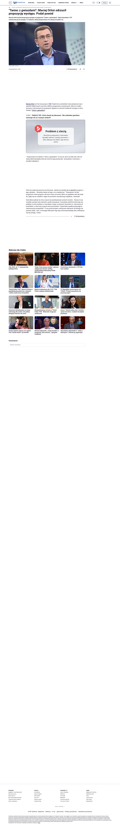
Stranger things (37, 801)
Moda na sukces (38, 799)
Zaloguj (104, 2)
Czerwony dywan (63, 2)
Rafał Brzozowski (90, 794)
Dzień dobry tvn (11, 795)
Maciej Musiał (89, 801)
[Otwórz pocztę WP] (93, 2)
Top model (62, 795)
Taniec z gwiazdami (38, 110)
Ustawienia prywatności (85, 811)
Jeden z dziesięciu (64, 792)
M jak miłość (37, 795)
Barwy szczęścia (38, 794)
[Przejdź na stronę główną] (10, 4)
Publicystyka (51, 2)
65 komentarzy (72, 69)
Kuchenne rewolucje (64, 799)
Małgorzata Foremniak (91, 792)
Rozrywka (31, 2)
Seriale (73, 2)
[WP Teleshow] (20, 2)
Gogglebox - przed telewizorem (15, 792)
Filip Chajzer (89, 799)
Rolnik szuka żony (12, 794)
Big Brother (62, 797)
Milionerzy (62, 794)
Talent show (41, 2)
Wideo (81, 2)
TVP (50, 104)
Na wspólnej (37, 792)
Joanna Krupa (89, 797)
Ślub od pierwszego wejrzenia (14, 797)
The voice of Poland (64, 801)
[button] (98, 3)
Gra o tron (36, 797)
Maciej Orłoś (30, 104)
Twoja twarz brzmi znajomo (14, 799)
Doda (87, 795)
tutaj (39, 822)
